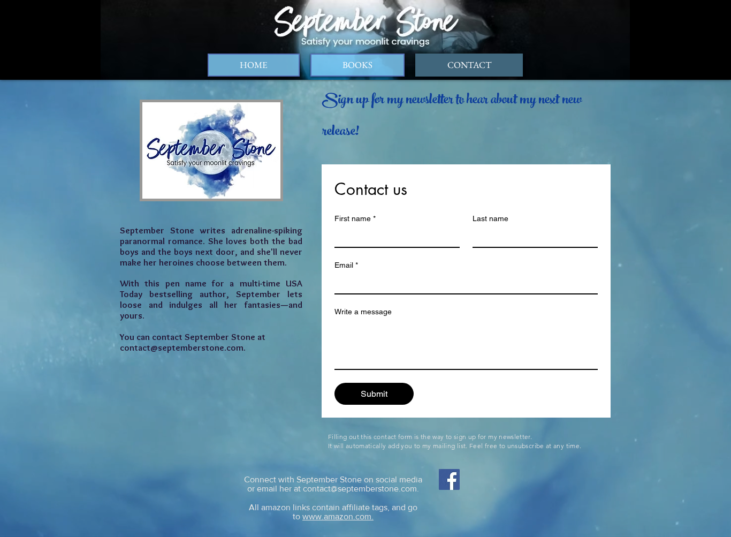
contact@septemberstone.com (181, 347)
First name (355, 218)
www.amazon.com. (338, 516)
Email (346, 265)
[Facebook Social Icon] (449, 479)
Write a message (363, 311)
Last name (490, 218)
